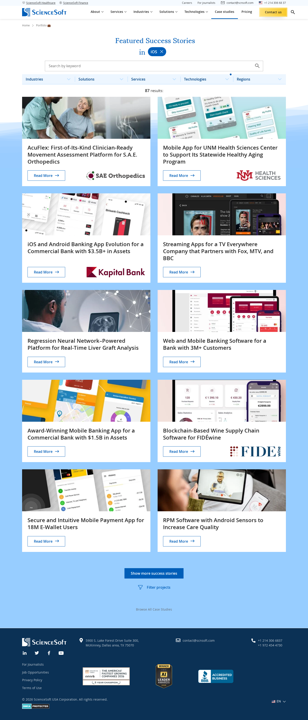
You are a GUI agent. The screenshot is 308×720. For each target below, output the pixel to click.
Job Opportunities (35, 672)
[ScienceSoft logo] (44, 12)
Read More (43, 175)
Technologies (195, 79)
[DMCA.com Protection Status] (35, 708)
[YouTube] (61, 652)
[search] (293, 12)
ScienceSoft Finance (75, 3)
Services (138, 79)
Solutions (86, 79)
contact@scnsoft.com (199, 640)
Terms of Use (32, 688)
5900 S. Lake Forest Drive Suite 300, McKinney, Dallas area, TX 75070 (112, 642)
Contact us (273, 12)
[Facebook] (49, 652)
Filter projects (158, 587)
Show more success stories (154, 573)
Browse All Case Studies (154, 609)
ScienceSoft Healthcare (40, 3)
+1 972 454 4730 (270, 645)
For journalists (206, 3)
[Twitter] (37, 652)
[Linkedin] (25, 652)
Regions (243, 79)
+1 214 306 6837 (270, 640)
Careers (187, 3)
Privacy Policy (32, 680)
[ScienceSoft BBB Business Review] (215, 676)
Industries (34, 79)
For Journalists (33, 664)
